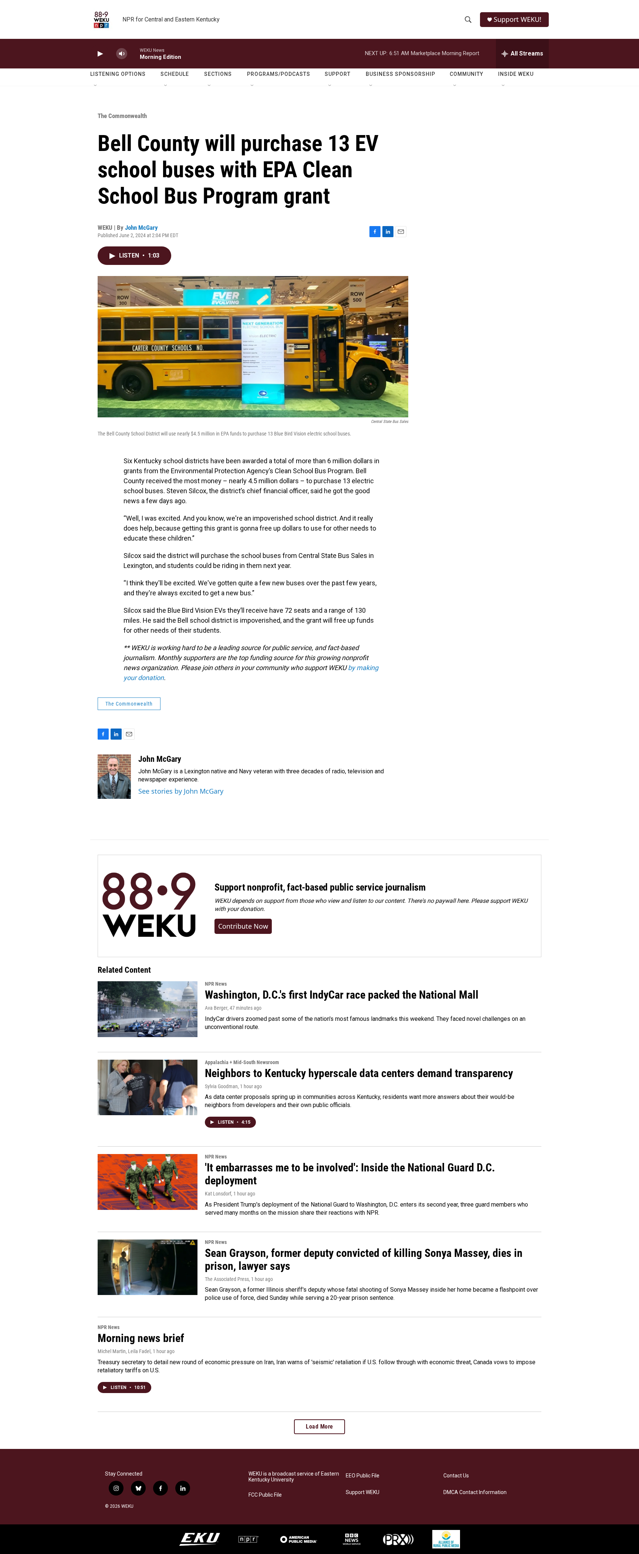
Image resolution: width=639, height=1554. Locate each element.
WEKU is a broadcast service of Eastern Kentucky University (293, 1477)
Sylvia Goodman (221, 1086)
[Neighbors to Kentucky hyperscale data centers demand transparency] (147, 1087)
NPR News (216, 984)
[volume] (121, 54)
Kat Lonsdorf (218, 1194)
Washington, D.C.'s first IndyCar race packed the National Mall (342, 994)
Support (338, 74)
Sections (218, 74)
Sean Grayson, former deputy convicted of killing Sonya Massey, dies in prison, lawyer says (364, 1259)
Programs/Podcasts (278, 74)
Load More (319, 1426)
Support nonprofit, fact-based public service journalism (320, 887)
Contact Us (456, 1476)
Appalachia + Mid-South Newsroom (242, 1062)
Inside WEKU (516, 74)
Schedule (174, 74)
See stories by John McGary (180, 791)
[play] (99, 54)
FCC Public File (265, 1495)
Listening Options (118, 74)
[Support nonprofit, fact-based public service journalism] (149, 906)
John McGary (141, 227)
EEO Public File (362, 1476)
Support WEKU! (517, 19)
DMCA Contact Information (475, 1492)
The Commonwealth (122, 116)
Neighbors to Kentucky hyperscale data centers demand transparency (359, 1073)
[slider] (133, 53)
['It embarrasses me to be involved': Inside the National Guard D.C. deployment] (147, 1182)
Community (466, 74)
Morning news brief (141, 1338)
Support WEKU (362, 1492)
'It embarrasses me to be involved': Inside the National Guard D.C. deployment (350, 1174)
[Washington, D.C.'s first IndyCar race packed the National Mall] (147, 1009)
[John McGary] (114, 776)
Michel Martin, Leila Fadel (124, 1351)
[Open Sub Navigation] (96, 86)
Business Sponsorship (400, 74)
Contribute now (243, 926)
